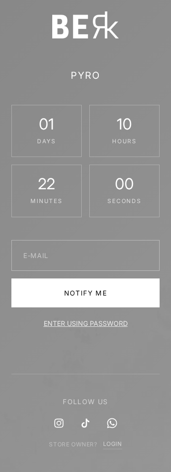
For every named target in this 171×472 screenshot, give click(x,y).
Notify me (85, 293)
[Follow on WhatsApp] (112, 423)
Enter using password (86, 323)
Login (112, 443)
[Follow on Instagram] (59, 423)
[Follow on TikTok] (85, 423)
